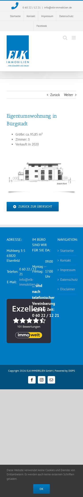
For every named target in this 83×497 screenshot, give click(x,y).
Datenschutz (67, 279)
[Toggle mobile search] (65, 37)
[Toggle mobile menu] (74, 37)
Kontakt (65, 260)
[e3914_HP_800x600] (41, 156)
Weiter (68, 95)
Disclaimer (67, 289)
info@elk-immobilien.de (58, 7)
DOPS (71, 370)
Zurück (55, 95)
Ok (41, 489)
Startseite (67, 250)
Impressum (67, 270)
